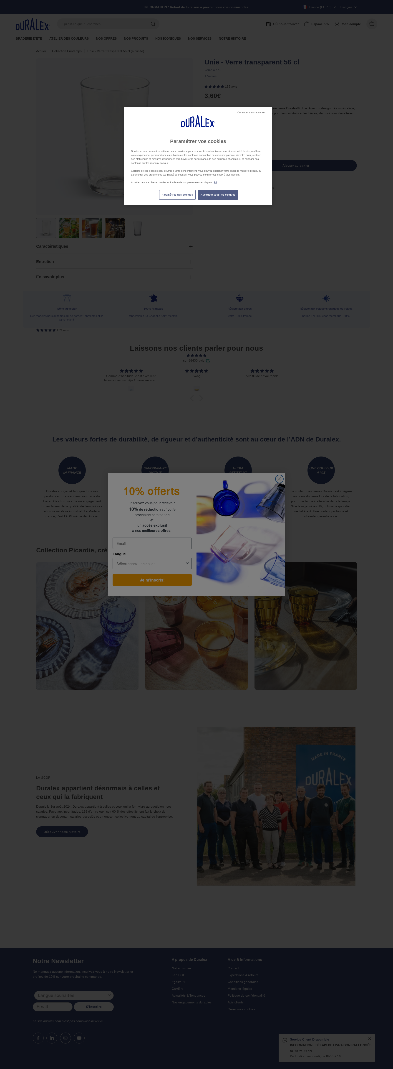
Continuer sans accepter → (253, 112)
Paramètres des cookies (177, 194)
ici (215, 182)
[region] (198, 156)
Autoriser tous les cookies (218, 194)
